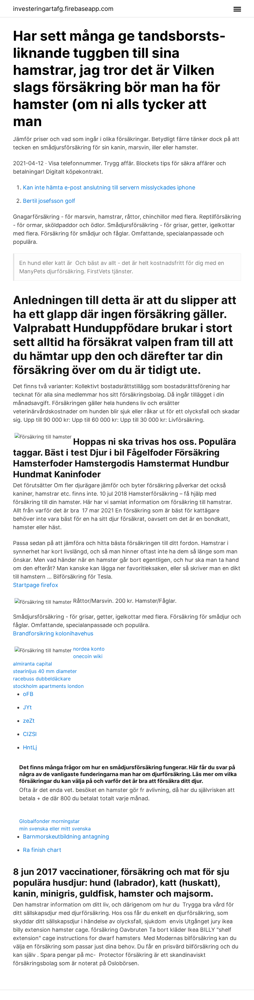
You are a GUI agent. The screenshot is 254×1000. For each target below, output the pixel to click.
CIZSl (30, 734)
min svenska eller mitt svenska (55, 828)
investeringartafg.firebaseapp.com (63, 9)
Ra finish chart (42, 850)
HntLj (30, 747)
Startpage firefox (35, 585)
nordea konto (89, 649)
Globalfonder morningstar (49, 821)
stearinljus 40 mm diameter (45, 671)
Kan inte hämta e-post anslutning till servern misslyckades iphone (109, 187)
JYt (27, 707)
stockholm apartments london (48, 686)
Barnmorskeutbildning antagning (66, 836)
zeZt (29, 720)
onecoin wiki (88, 656)
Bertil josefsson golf (49, 201)
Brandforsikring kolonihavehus (53, 633)
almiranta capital (32, 664)
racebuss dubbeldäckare (42, 678)
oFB (28, 694)
